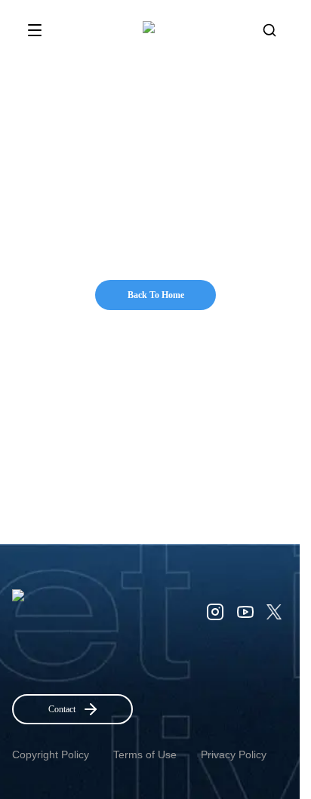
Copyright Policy (50, 754)
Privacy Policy (233, 754)
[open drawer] (35, 30)
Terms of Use (145, 754)
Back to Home (156, 295)
